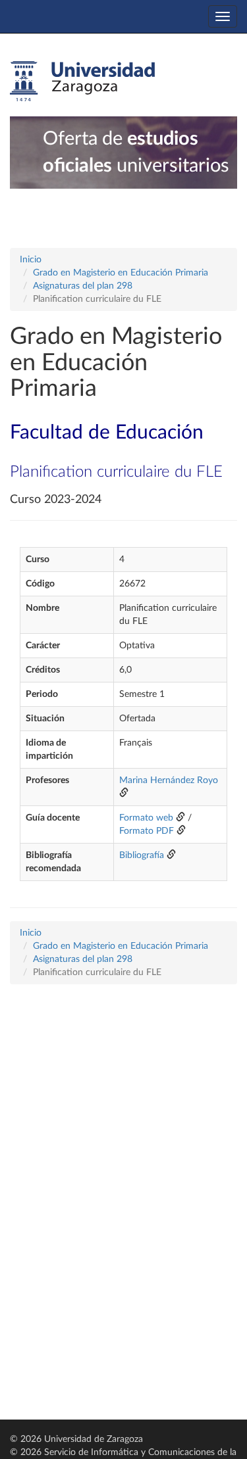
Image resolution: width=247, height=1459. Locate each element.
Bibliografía (141, 855)
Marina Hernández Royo (168, 780)
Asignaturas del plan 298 (82, 286)
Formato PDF (146, 831)
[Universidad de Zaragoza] (82, 81)
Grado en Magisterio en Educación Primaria (120, 272)
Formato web (146, 818)
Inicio (30, 259)
